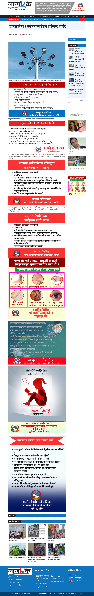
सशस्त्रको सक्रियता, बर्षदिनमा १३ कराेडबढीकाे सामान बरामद (55, 558)
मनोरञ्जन (40, 17)
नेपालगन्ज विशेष (25, 17)
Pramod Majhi (80, 594)
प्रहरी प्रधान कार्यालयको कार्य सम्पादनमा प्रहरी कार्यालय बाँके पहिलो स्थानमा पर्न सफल (36, 559)
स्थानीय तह (18, 17)
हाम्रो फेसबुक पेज (74, 575)
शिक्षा (31, 17)
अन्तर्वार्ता (35, 17)
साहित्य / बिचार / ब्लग (64, 17)
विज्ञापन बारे (27, 594)
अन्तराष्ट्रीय (73, 17)
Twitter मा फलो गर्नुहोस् (76, 578)
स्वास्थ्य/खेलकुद (46, 17)
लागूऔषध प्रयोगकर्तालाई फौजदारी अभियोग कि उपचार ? (16, 540)
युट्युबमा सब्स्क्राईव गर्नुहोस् (76, 581)
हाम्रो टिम (12, 594)
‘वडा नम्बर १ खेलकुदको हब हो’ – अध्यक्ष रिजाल (55, 540)
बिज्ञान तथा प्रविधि (55, 17)
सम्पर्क (22, 594)
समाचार (12, 17)
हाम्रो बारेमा (17, 594)
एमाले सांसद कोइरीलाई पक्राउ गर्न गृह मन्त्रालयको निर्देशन (34, 20)
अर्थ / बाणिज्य (79, 17)
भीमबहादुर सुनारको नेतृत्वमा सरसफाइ (17, 557)
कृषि (84, 17)
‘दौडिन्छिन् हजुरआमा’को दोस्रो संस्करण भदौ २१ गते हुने (36, 540)
